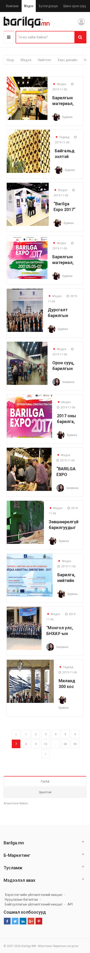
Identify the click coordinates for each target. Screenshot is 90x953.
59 (75, 744)
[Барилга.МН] (27, 22)
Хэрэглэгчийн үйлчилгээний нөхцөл (33, 895)
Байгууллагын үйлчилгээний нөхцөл (33, 904)
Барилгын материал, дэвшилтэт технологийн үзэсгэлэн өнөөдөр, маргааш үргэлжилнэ (65, 100)
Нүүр (10, 60)
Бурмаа (67, 117)
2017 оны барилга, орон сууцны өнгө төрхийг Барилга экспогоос (67, 418)
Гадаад (62, 137)
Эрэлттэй (45, 792)
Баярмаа (68, 382)
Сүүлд (45, 781)
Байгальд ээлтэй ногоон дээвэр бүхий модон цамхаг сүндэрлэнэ (66, 153)
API (70, 904)
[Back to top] (77, 925)
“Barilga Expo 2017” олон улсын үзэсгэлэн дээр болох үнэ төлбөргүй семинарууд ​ (66, 206)
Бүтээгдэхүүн (48, 6)
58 (65, 744)
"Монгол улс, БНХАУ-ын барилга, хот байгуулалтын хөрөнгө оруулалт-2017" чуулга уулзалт (62, 630)
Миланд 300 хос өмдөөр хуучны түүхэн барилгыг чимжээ (68, 683)
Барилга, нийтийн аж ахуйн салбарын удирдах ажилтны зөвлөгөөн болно (67, 577)
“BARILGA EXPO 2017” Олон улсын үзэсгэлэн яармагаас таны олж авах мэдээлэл (67, 471)
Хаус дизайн (67, 60)
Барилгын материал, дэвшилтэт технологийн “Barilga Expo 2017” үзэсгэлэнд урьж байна (65, 259)
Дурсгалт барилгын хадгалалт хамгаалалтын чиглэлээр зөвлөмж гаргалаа (63, 312)
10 (45, 744)
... (55, 744)
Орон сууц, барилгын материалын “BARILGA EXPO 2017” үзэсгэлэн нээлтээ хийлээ (65, 365)
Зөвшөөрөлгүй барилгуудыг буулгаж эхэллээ (63, 524)
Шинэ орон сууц (74, 6)
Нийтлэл (44, 60)
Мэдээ (28, 6)
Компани (12, 6)
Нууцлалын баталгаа (21, 899)
